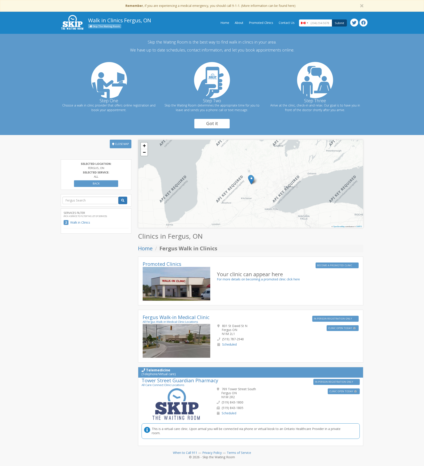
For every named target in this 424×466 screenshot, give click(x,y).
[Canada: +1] (304, 23)
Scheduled (229, 344)
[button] (251, 179)
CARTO (359, 226)
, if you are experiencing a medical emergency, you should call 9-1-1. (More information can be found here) (210, 6)
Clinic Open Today (340, 328)
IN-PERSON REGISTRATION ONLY (333, 318)
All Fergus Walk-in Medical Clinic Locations (170, 322)
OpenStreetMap (339, 226)
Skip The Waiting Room (106, 26)
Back (96, 183)
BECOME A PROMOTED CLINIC (335, 265)
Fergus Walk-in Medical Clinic (176, 317)
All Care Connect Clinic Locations (163, 385)
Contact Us (287, 23)
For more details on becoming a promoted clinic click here (258, 279)
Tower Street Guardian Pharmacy (180, 380)
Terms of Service (239, 453)
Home (224, 23)
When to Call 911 (185, 453)
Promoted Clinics (261, 23)
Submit (339, 23)
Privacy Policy (212, 453)
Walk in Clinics (80, 222)
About (239, 23)
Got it (212, 123)
